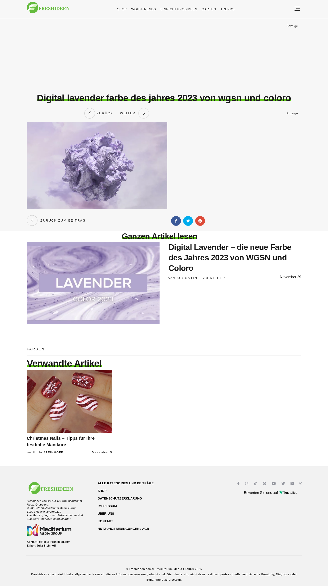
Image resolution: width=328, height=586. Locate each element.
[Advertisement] (164, 55)
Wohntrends (143, 9)
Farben (36, 349)
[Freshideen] (48, 9)
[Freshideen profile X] (283, 483)
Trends (227, 9)
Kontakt (105, 521)
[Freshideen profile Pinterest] (265, 483)
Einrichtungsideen (178, 9)
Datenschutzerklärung (120, 498)
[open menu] (297, 9)
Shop (122, 9)
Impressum (107, 506)
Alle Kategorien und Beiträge (126, 483)
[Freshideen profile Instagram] (247, 483)
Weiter (129, 113)
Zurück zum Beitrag (61, 220)
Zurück (104, 113)
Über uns (106, 513)
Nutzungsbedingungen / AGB (123, 528)
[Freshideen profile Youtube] (274, 483)
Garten (209, 9)
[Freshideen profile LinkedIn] (293, 483)
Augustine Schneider (200, 278)
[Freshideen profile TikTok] (256, 483)
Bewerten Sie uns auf (261, 493)
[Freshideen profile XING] (301, 483)
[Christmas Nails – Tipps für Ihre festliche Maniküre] (69, 401)
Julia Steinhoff (47, 452)
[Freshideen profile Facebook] (239, 483)
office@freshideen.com (55, 541)
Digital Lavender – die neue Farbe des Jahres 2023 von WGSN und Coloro (229, 258)
